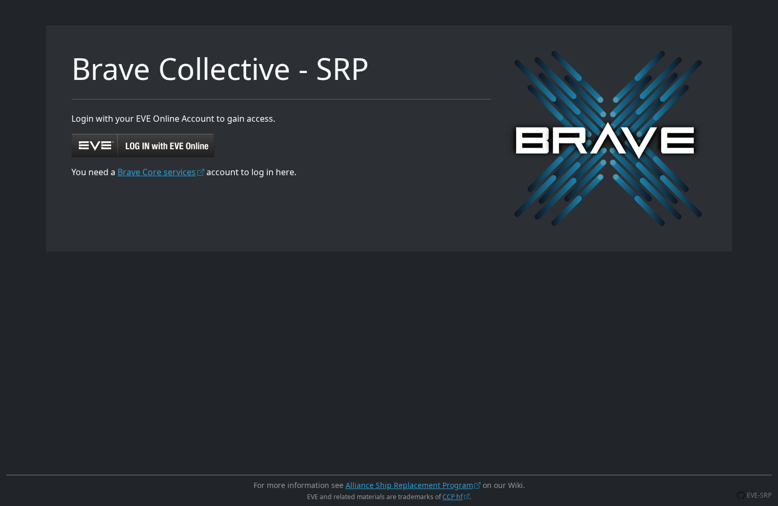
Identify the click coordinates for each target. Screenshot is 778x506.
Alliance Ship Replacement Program (409, 485)
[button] (142, 144)
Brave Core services (156, 172)
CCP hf (452, 496)
